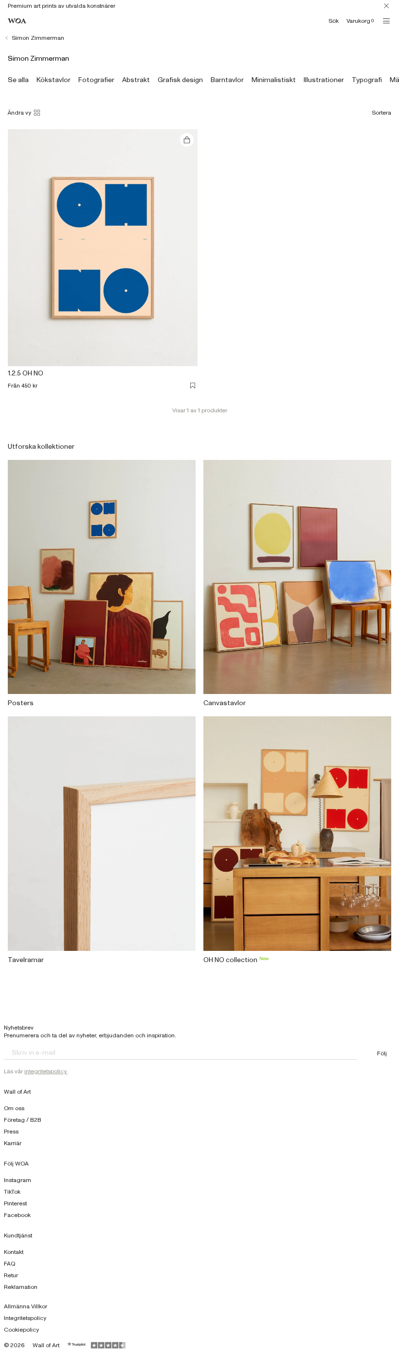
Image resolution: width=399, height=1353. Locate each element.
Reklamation (20, 1287)
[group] (18, 80)
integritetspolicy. (46, 1071)
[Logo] (17, 21)
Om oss (14, 1108)
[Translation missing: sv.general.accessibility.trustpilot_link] (77, 1345)
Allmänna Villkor (25, 1306)
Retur (11, 1275)
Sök (333, 21)
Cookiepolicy (21, 1330)
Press (11, 1131)
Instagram (17, 1180)
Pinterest (15, 1203)
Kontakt (13, 1252)
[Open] (386, 21)
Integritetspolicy (25, 1318)
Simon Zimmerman (38, 38)
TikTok (12, 1192)
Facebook (17, 1215)
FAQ (10, 1264)
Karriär (12, 1143)
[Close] (386, 6)
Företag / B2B (22, 1120)
